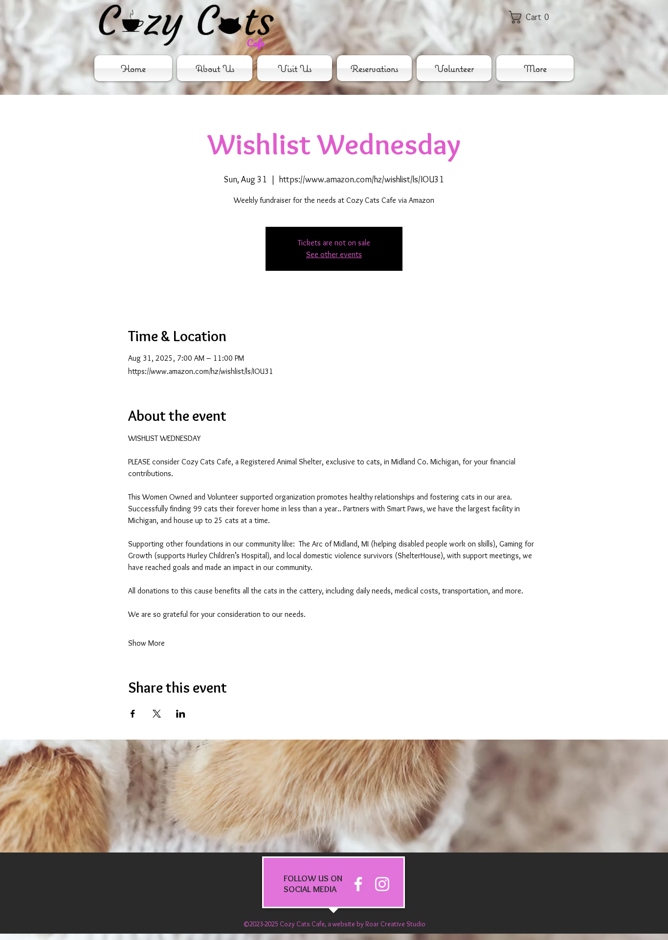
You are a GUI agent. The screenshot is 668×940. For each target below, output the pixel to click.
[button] (535, 17)
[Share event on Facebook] (132, 714)
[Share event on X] (156, 714)
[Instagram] (382, 884)
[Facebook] (358, 884)
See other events (334, 254)
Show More (146, 643)
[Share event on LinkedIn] (180, 714)
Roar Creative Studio (395, 923)
